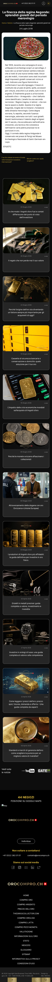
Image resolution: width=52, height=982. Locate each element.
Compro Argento (26, 904)
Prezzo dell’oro (26, 909)
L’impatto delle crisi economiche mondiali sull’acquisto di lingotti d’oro (26, 409)
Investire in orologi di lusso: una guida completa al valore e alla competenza (26, 653)
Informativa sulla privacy (26, 959)
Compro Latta (26, 922)
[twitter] (38, 867)
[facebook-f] (13, 867)
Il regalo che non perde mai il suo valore (26, 260)
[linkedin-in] (32, 867)
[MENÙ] (48, 3)
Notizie (9, 23)
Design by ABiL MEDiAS (45, 975)
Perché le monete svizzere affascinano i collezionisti (26, 457)
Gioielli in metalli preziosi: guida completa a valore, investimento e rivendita (26, 606)
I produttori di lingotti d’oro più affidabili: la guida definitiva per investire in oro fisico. (26, 557)
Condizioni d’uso (26, 963)
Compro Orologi (26, 918)
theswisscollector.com (26, 913)
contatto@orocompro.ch (38, 855)
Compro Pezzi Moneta (26, 927)
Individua (26, 841)
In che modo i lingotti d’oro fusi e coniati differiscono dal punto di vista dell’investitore (26, 214)
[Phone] (45, 980)
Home (4, 23)
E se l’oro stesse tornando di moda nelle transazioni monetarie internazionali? (13, 160)
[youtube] (26, 867)
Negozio (26, 945)
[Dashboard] (43, 3)
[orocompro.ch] (10, 3)
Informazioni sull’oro (26, 936)
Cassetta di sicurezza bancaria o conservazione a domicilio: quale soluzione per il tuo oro (26, 361)
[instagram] (19, 867)
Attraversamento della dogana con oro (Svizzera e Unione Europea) (26, 506)
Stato (26, 941)
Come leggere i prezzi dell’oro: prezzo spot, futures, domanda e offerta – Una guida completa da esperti (26, 704)
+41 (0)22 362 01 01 (28, 3)
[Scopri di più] (46, 207)
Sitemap (26, 954)
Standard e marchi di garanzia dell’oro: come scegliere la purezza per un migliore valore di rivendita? (26, 753)
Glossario (26, 950)
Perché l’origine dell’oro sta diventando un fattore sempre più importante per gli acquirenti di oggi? (26, 312)
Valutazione (26, 931)
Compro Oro (26, 900)
